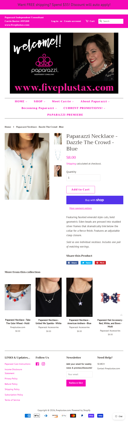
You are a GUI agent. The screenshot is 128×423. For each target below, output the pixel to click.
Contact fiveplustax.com (108, 368)
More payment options (80, 208)
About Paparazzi (94, 101)
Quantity (71, 171)
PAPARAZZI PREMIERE (65, 115)
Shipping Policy (12, 389)
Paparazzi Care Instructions (17, 363)
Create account (72, 21)
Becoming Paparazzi (38, 108)
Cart (92, 21)
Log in (54, 21)
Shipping (71, 163)
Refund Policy (11, 383)
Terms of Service (12, 399)
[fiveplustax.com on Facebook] (37, 364)
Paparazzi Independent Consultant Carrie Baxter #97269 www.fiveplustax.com (24, 21)
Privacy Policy (11, 378)
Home (8, 127)
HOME (20, 101)
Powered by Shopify (81, 410)
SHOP (39, 101)
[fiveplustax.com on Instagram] (43, 364)
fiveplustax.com (63, 410)
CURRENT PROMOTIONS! (83, 108)
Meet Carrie (62, 101)
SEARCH (101, 363)
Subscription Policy (14, 394)
